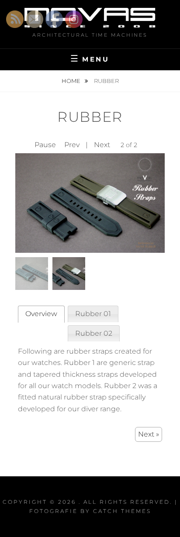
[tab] (41, 314)
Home (72, 80)
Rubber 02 (93, 333)
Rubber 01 (93, 314)
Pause (45, 145)
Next (102, 145)
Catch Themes (122, 511)
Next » (148, 434)
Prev (72, 145)
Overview (41, 314)
